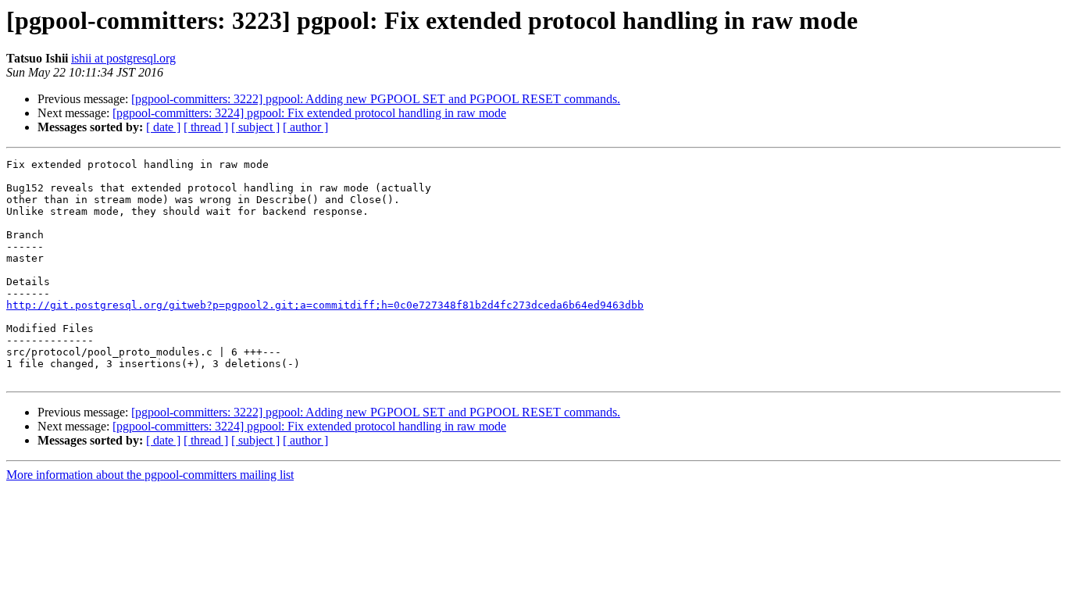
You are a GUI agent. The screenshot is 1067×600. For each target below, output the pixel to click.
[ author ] (305, 127)
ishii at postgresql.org (123, 58)
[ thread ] (206, 127)
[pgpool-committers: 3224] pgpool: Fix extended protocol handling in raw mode (309, 113)
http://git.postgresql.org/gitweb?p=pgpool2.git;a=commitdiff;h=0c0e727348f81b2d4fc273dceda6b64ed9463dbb (325, 305)
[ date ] (163, 127)
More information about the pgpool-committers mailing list (150, 474)
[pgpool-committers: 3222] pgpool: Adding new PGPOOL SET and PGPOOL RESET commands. (375, 98)
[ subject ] (255, 127)
